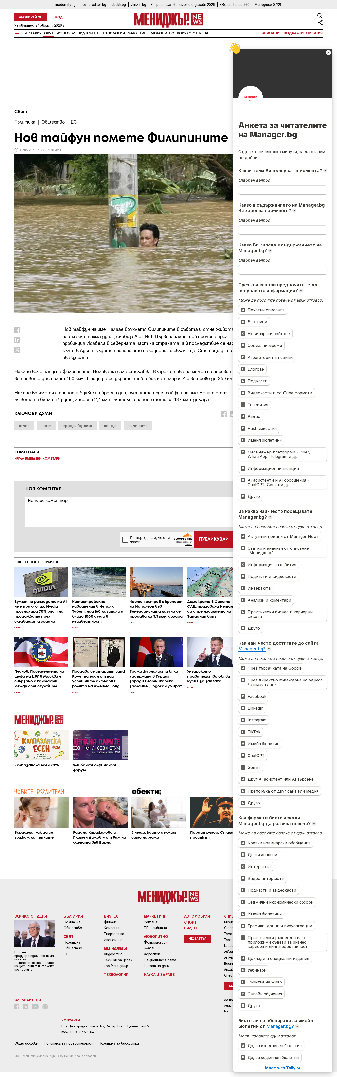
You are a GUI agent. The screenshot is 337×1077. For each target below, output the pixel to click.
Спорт (190, 922)
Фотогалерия (156, 942)
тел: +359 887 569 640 (78, 1032)
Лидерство (113, 954)
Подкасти (294, 33)
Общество (73, 928)
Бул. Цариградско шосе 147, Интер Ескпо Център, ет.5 (105, 1026)
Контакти (70, 1020)
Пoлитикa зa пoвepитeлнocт (69, 1043)
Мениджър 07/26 (268, 4)
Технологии (113, 33)
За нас (229, 999)
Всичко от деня (192, 33)
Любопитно (162, 33)
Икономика (113, 940)
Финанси (111, 922)
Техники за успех (118, 960)
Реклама (151, 922)
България (33, 33)
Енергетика (114, 934)
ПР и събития (155, 928)
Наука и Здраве (159, 974)
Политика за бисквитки (119, 1043)
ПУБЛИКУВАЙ (214, 539)
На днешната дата (160, 960)
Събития (314, 33)
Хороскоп (152, 954)
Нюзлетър (197, 939)
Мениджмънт (85, 33)
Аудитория (233, 1005)
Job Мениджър (116, 966)
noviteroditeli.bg (93, 4)
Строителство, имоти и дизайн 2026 (183, 4)
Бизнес (63, 33)
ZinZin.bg (138, 4)
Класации (152, 948)
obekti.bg (118, 4)
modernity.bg (65, 4)
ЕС (66, 954)
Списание (271, 33)
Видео (190, 928)
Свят (48, 33)
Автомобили (197, 916)
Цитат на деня (157, 966)
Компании (112, 928)
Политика (72, 922)
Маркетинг (137, 33)
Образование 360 (234, 4)
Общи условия (26, 1043)
